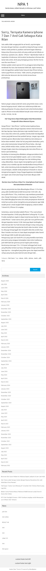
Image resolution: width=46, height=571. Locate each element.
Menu (23, 15)
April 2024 (4, 378)
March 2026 (4, 298)
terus (3, 261)
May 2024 (4, 375)
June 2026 (4, 287)
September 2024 (6, 361)
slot (3, 527)
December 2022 (6, 434)
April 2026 (4, 294)
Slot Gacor (11, 258)
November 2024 (6, 354)
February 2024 (5, 385)
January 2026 (5, 305)
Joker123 (5, 538)
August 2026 (5, 281)
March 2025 (4, 340)
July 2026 (4, 284)
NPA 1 (23, 4)
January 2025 (5, 347)
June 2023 (4, 413)
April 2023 (4, 420)
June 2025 (4, 329)
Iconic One (12, 569)
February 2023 (5, 427)
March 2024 (4, 382)
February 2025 (5, 343)
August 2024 (5, 364)
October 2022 (5, 441)
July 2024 (4, 368)
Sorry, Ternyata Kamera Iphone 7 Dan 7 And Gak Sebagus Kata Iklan (22, 35)
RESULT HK (5, 522)
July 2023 (4, 409)
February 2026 (5, 301)
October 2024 (5, 357)
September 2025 (6, 319)
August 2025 (5, 322)
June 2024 (4, 371)
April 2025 (4, 336)
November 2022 (6, 437)
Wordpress (32, 569)
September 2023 (6, 402)
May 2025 (4, 333)
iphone (31, 258)
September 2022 (6, 444)
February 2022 (5, 465)
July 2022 (4, 451)
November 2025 (6, 312)
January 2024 (5, 389)
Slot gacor (5, 549)
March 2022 (4, 462)
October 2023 (5, 399)
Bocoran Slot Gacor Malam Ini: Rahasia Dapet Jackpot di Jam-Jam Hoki (23, 476)
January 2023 (5, 430)
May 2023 (4, 416)
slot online (5, 517)
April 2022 (4, 458)
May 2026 (4, 291)
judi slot (4, 511)
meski (36, 258)
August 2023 (5, 406)
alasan (21, 258)
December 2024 (6, 350)
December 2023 (6, 392)
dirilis (26, 258)
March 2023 (4, 423)
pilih (40, 258)
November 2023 (6, 395)
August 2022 (5, 448)
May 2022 (4, 455)
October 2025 (5, 315)
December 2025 (6, 308)
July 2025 (4, 326)
